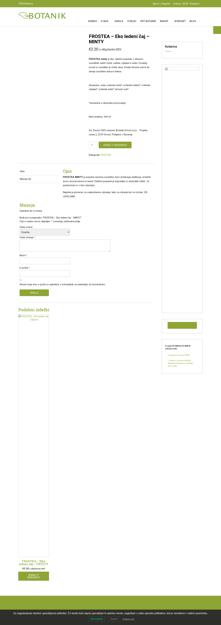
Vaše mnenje (27, 237)
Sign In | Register (161, 3)
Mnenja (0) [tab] (25, 179)
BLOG (193, 21)
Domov (92, 21)
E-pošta (25, 267)
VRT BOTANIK (148, 21)
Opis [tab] (22, 171)
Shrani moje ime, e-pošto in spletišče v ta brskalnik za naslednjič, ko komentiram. (62, 284)
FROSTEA (106, 154)
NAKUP (164, 21)
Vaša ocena (26, 227)
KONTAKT (180, 21)
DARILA (119, 21)
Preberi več (128, 619)
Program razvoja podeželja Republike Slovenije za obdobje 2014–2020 (180, 363)
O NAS (104, 21)
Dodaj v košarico (115, 145)
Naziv (23, 255)
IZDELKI (131, 21)
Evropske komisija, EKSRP (179, 355)
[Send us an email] (201, 13)
